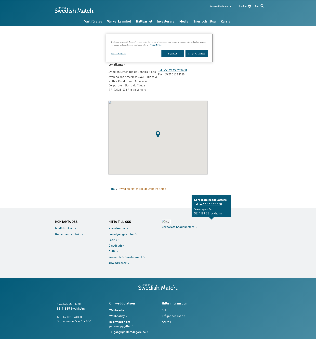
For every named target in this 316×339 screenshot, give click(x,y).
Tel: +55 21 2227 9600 (172, 70)
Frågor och (172, 316)
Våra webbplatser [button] (219, 5)
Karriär (226, 21)
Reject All (172, 53)
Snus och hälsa (204, 21)
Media (183, 21)
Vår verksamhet (119, 21)
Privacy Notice (155, 44)
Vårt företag (93, 21)
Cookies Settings (118, 53)
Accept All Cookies (196, 53)
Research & (125, 257)
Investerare (165, 21)
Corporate (178, 226)
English (243, 5)
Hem (111, 188)
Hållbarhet (144, 21)
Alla (117, 262)
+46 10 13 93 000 (210, 204)
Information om (120, 323)
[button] (158, 134)
